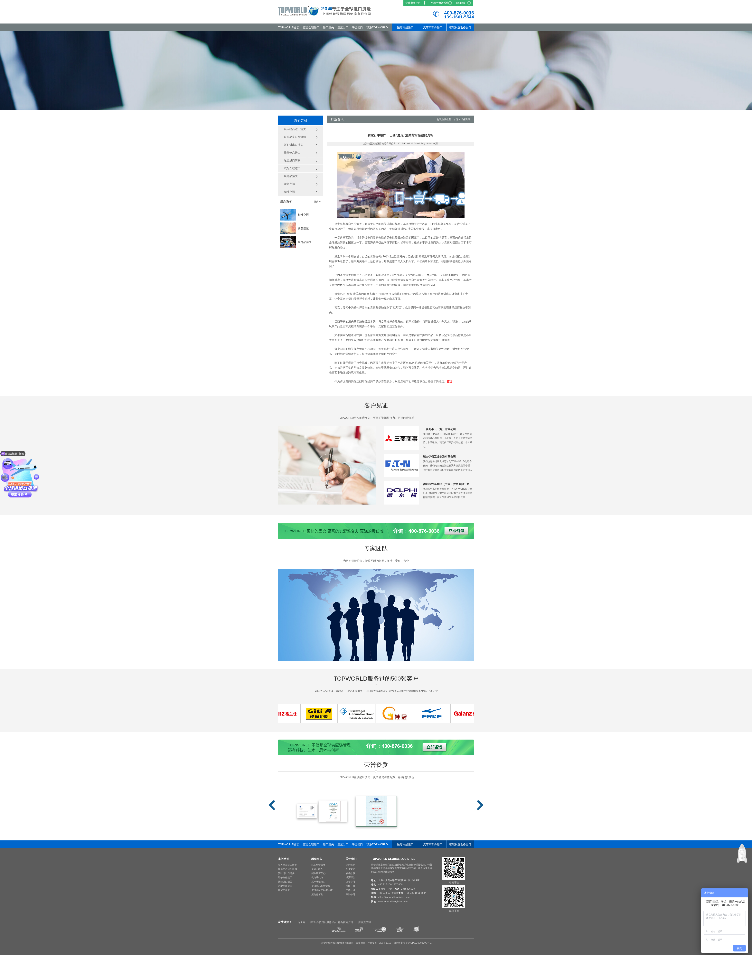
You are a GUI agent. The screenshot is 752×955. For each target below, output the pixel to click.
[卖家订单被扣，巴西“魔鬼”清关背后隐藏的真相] (284, 722)
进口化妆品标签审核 (322, 890)
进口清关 (328, 27)
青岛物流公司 (345, 922)
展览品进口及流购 (287, 869)
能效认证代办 (318, 873)
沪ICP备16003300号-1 (420, 942)
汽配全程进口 (285, 886)
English (460, 2)
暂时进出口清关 (286, 873)
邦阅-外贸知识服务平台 (323, 922)
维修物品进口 (285, 877)
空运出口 (342, 27)
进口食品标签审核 (320, 886)
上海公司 (350, 881)
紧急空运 (303, 228)
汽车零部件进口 (432, 27)
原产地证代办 (318, 881)
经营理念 (350, 877)
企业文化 (350, 869)
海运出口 (357, 27)
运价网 (301, 922)
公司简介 (350, 865)
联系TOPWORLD (377, 27)
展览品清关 (305, 242)
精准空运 (303, 214)
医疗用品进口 (405, 27)
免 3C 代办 (317, 869)
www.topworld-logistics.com (393, 901)
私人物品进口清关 (287, 865)
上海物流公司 (363, 922)
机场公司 (350, 886)
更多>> (317, 201)
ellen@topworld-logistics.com (393, 897)
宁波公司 (350, 890)
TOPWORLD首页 (288, 27)
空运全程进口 (311, 27)
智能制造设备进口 (460, 27)
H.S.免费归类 (318, 865)
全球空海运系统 (440, 2)
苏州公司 (350, 894)
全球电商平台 (413, 2)
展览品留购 (317, 894)
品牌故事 (350, 873)
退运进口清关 (285, 881)
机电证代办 (317, 877)
